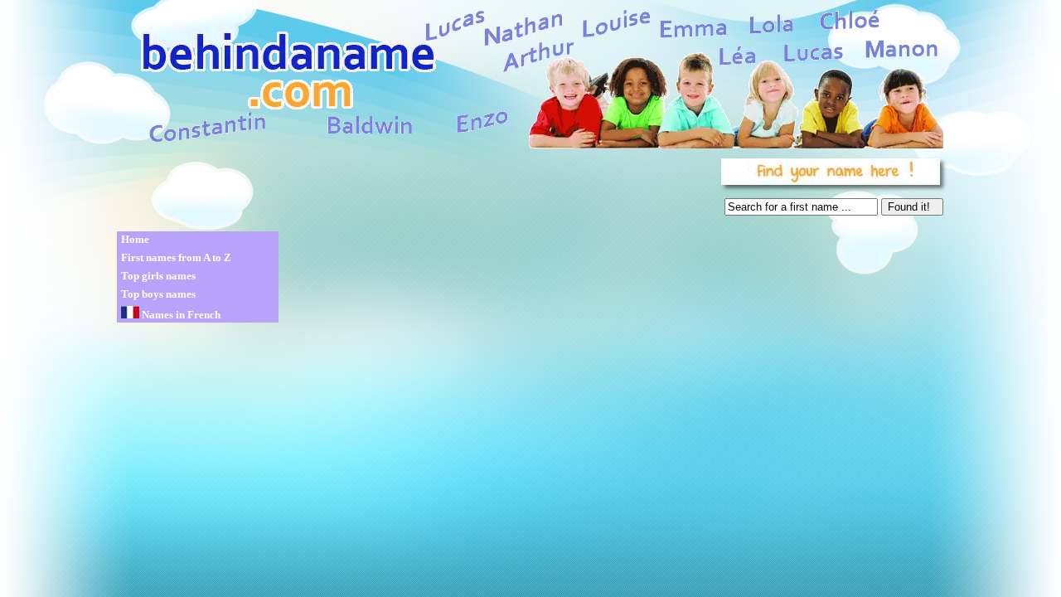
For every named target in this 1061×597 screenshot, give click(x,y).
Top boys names (158, 294)
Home (135, 239)
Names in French (179, 314)
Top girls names (158, 275)
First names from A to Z (176, 257)
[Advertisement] (416, 190)
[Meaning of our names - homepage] (528, 75)
